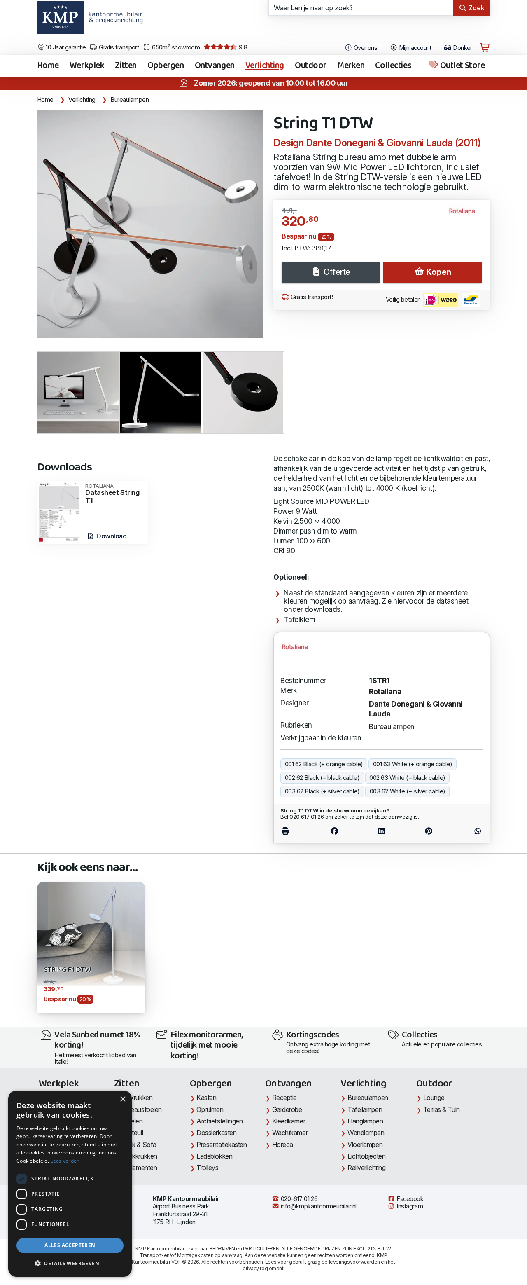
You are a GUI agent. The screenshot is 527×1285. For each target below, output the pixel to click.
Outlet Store (461, 66)
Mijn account (414, 47)
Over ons (364, 47)
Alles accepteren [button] (69, 1245)
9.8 (242, 47)
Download (110, 536)
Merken (350, 66)
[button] (70, 1264)
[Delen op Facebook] (334, 831)
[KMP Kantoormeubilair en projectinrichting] (113, 20)
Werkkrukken (139, 1156)
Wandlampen (366, 1132)
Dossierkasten (216, 1132)
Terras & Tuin (441, 1109)
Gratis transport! (311, 297)
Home (48, 66)
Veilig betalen (404, 299)
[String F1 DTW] (91, 933)
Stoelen (132, 1121)
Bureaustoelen (141, 1109)
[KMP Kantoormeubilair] (60, 20)
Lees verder (64, 1160)
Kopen (437, 272)
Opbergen (165, 66)
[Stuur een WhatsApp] (467, 831)
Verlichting (264, 66)
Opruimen (209, 1109)
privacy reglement (263, 1268)
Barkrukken (137, 1097)
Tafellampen (364, 1109)
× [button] (122, 1099)
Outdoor (310, 66)
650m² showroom (175, 47)
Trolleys (207, 1167)
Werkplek (87, 66)
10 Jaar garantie (65, 47)
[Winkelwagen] (484, 48)
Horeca (282, 1144)
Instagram (409, 1206)
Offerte (336, 272)
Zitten (125, 66)
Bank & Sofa (138, 1144)
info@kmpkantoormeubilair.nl (318, 1206)
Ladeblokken (214, 1156)
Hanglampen (365, 1121)
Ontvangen (215, 66)
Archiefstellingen (219, 1121)
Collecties (393, 66)
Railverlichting (366, 1167)
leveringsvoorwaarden (354, 1262)
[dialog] (70, 1184)
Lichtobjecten (366, 1156)
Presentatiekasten (221, 1144)
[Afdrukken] (295, 831)
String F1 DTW (67, 970)
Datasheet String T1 (112, 493)
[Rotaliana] (465, 214)
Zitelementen (139, 1167)
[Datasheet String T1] (59, 512)
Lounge (434, 1097)
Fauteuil (132, 1132)
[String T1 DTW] (150, 224)
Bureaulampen (129, 99)
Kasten (206, 1097)
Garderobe (287, 1109)
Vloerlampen (364, 1144)
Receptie (284, 1097)
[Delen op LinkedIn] (381, 831)
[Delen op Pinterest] (428, 831)
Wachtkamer (290, 1132)
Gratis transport (118, 47)
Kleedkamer (288, 1121)
